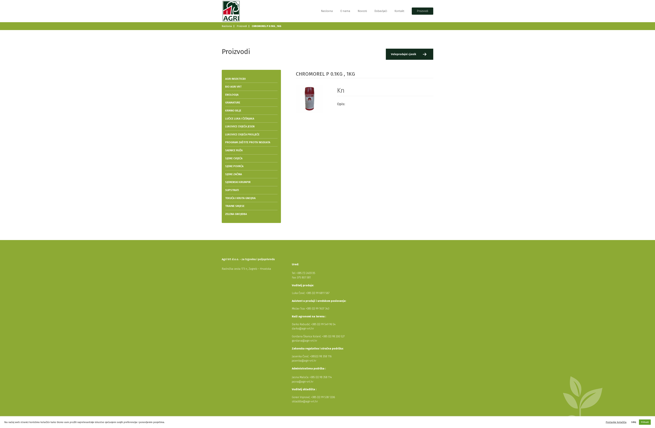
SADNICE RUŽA (234, 150)
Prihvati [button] (645, 422)
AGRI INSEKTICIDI (235, 78)
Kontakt (399, 11)
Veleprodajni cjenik (403, 54)
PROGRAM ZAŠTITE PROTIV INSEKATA (247, 142)
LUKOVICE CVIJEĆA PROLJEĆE (242, 134)
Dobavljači (380, 11)
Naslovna (327, 11)
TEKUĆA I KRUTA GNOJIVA (240, 198)
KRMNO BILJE (233, 110)
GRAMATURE (232, 102)
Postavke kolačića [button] (616, 422)
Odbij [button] (633, 422)
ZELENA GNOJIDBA (236, 214)
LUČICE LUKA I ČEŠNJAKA (239, 118)
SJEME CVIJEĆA (233, 158)
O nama (345, 11)
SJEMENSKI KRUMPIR (238, 182)
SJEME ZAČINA (233, 174)
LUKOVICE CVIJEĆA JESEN (239, 126)
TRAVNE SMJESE (234, 206)
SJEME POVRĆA (234, 166)
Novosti (362, 11)
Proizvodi (422, 11)
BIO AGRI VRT (233, 86)
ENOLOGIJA (231, 94)
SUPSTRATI (232, 190)
